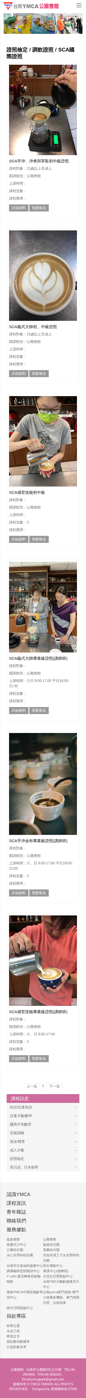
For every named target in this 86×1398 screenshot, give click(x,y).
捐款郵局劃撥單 (18, 1341)
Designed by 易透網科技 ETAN (54, 1389)
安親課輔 (17, 1133)
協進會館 (13, 1239)
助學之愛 (13, 1326)
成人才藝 (17, 1150)
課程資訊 (16, 1203)
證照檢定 (17, 1159)
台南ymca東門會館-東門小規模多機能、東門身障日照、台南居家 (61, 1297)
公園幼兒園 (15, 1250)
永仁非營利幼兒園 (20, 1255)
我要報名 (39, 208)
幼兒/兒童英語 (21, 1107)
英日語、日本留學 (24, 1167)
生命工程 (13, 1331)
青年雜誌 (16, 1212)
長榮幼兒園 (51, 1250)
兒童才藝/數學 (21, 1116)
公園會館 (49, 1239)
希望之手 (13, 1336)
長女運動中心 (53, 1266)
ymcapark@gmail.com (47, 1379)
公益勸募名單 (16, 1347)
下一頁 (54, 1086)
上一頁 (31, 1086)
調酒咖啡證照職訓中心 (23, 1271)
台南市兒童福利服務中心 (25, 1266)
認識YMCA (18, 1194)
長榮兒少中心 (16, 1244)
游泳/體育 (17, 1141)
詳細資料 (19, 208)
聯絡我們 (16, 1220)
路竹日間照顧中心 (20, 1308)
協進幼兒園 (51, 1244)
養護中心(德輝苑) (55, 1271)
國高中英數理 (20, 1124)
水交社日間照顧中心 (58, 1276)
